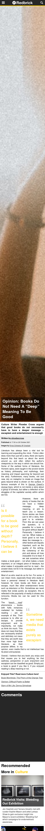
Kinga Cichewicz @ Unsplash (20, 445)
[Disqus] (23, 729)
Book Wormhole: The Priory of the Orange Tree (22, 677)
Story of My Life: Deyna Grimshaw (16, 685)
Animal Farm (7, 486)
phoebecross (17, 438)
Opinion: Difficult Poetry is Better (15, 681)
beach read (15, 602)
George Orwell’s (36, 484)
